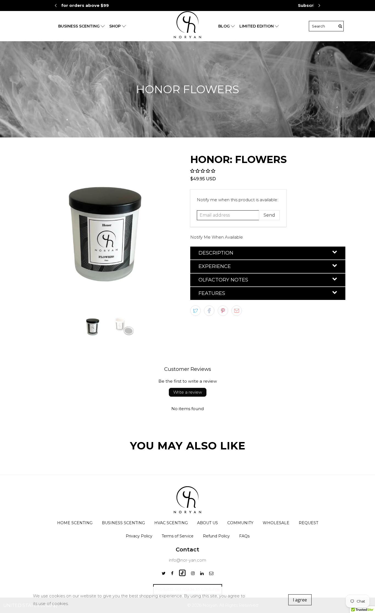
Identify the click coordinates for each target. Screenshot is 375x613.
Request (308, 522)
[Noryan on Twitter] (163, 573)
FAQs (244, 536)
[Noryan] (187, 26)
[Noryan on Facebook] (172, 573)
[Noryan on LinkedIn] (202, 573)
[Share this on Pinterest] (223, 310)
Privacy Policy (139, 536)
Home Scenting (75, 522)
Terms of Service (178, 536)
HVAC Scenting (171, 522)
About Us (207, 522)
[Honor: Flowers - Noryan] (107, 230)
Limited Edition (256, 26)
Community (240, 522)
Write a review (187, 392)
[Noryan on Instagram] (193, 573)
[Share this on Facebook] (209, 310)
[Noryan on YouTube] (182, 574)
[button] (319, 5)
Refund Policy (216, 536)
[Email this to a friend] (236, 310)
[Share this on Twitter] (195, 310)
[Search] (340, 26)
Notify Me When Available (216, 237)
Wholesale (276, 522)
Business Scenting (123, 522)
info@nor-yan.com (187, 560)
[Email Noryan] (211, 573)
